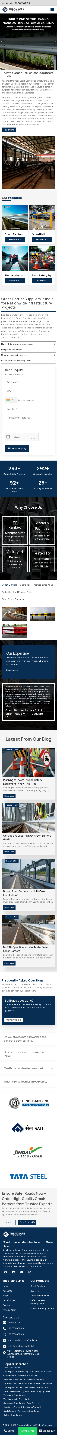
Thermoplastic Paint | (12, 1387)
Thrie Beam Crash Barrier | (14, 1395)
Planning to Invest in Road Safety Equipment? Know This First (22, 781)
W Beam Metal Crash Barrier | (35, 1387)
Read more (12, 670)
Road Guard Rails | (43, 1371)
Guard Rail (25, 584)
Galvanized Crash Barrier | (14, 1403)
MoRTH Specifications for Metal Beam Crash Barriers (25, 949)
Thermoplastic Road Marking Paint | (18, 1371)
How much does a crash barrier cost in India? (26, 1054)
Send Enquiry (26, 1222)
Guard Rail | (27, 1383)
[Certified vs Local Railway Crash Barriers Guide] (28, 818)
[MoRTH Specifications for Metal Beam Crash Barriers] (28, 929)
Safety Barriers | (10, 1411)
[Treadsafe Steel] (13, 9)
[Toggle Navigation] (52, 9)
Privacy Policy (9, 1309)
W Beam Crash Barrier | (43, 1383)
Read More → (15, 239)
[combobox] (11, 400)
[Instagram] (29, 1272)
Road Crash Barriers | (32, 1407)
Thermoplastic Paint (43, 584)
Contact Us (11, 1020)
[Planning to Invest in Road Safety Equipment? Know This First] (28, 762)
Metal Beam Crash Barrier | (14, 1379)
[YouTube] (21, 1272)
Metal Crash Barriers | (12, 1367)
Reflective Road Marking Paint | (16, 1391)
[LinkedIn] (13, 1272)
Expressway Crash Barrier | (29, 1411)
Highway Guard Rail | (12, 1383)
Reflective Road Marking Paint (17, 592)
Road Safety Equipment (13, 599)
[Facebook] (5, 1272)
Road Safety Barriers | (12, 1407)
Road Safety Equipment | (41, 1391)
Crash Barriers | (10, 1375)
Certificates (9, 1300)
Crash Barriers (9, 584)
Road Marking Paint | (36, 1379)
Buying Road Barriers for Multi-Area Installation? (24, 893)
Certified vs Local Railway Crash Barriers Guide (27, 837)
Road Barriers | (33, 1403)
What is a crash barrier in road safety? (26, 1081)
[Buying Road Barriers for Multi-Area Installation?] (28, 874)
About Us (7, 1290)
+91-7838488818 (21, 2)
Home (6, 1286)
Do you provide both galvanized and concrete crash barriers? (25, 1038)
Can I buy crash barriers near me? (23, 1068)
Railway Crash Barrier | (13, 1415)
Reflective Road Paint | (27, 1375)
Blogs (5, 1295)
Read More (9, 129)
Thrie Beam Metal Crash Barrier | (17, 1399)
